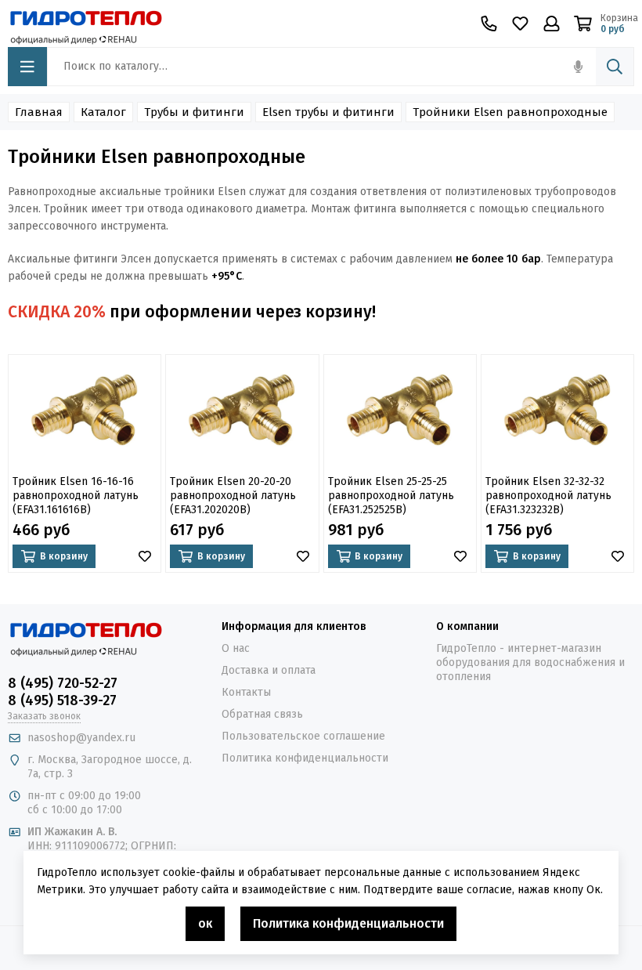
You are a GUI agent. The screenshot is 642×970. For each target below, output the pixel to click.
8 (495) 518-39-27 (62, 700)
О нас (236, 648)
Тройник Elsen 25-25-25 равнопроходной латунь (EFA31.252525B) (391, 495)
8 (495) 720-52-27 (62, 683)
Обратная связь (262, 714)
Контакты (246, 692)
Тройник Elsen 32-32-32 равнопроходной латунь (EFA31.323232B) (548, 495)
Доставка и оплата (269, 670)
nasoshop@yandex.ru (81, 737)
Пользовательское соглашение (303, 736)
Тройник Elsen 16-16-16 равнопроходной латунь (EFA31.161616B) (76, 495)
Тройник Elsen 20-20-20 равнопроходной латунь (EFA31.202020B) (233, 495)
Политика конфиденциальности (305, 758)
